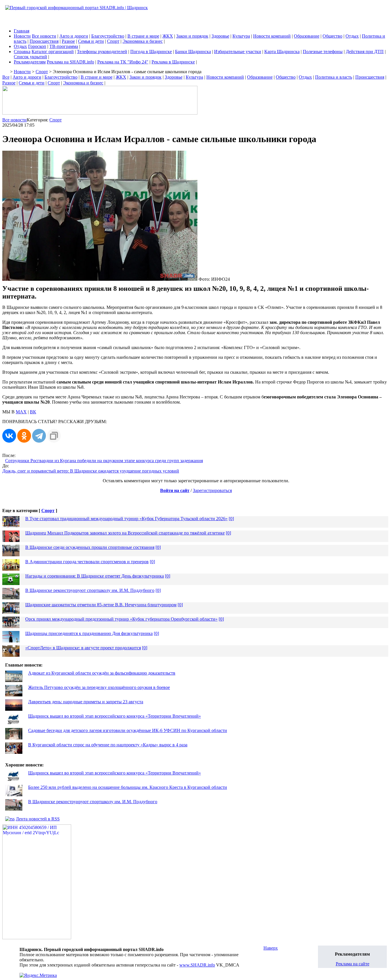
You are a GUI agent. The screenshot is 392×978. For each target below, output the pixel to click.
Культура (241, 36)
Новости (22, 36)
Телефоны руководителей (102, 51)
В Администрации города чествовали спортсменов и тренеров (87, 561)
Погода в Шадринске (151, 51)
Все (5, 77)
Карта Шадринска (282, 51)
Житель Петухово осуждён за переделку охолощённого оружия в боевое (99, 687)
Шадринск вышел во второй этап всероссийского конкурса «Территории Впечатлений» (114, 716)
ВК (33, 411)
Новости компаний (272, 36)
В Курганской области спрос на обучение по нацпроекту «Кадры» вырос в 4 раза (107, 744)
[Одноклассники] (24, 436)
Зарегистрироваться (212, 490)
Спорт (113, 41)
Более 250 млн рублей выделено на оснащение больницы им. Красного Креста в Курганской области (127, 787)
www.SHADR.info (197, 964)
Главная (21, 30)
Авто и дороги (73, 36)
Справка (22, 51)
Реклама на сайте (352, 963)
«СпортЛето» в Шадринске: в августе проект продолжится (83, 647)
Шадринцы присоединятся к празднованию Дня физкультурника (89, 633)
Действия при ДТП (365, 51)
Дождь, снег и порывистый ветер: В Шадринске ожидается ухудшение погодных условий (90, 470)
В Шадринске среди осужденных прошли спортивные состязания (89, 547)
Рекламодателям (30, 61)
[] (231, 518)
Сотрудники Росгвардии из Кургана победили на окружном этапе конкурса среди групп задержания (104, 460)
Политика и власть (333, 77)
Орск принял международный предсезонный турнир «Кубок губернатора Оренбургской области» (121, 619)
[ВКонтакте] (9, 436)
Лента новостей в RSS (38, 818)
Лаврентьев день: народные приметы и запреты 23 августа (85, 701)
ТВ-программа (63, 46)
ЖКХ (167, 36)
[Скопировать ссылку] (54, 436)
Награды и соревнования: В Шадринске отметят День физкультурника (94, 576)
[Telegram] (39, 436)
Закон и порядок (192, 36)
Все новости (44, 36)
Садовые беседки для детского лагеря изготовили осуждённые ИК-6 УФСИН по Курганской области (127, 730)
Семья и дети (91, 41)
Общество (332, 36)
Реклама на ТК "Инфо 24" (122, 61)
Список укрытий (30, 56)
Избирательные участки (237, 51)
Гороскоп (37, 46)
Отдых (352, 36)
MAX (21, 411)
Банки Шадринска (193, 51)
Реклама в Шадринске (173, 61)
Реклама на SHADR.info (70, 61)
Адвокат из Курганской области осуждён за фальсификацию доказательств (101, 673)
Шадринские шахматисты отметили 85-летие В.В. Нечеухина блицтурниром (100, 604)
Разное (68, 41)
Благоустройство (107, 36)
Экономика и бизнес (143, 41)
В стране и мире (143, 36)
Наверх (270, 948)
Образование (306, 36)
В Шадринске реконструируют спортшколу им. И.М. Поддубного (89, 590)
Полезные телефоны (323, 51)
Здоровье (220, 36)
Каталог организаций (53, 51)
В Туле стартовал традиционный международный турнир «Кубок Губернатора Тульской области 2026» (126, 518)
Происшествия (44, 41)
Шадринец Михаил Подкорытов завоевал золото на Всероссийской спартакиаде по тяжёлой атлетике (125, 532)
